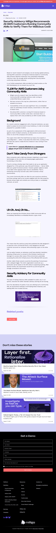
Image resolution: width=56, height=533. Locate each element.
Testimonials (24, 498)
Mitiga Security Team (10, 18)
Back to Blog (12, 319)
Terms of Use (35, 528)
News (22, 488)
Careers (38, 488)
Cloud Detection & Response (9, 489)
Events (23, 494)
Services (5, 509)
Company (5, 512)
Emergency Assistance (42, 485)
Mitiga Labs (23, 509)
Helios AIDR (8, 493)
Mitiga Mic (22, 512)
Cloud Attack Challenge (27, 504)
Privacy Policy (41, 528)
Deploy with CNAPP (10, 496)
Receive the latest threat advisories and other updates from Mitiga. (19, 466)
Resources (22, 482)
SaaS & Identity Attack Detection (11, 500)
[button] (53, 5)
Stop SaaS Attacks (26, 501)
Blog (22, 485)
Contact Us (39, 482)
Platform (5, 482)
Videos (23, 491)
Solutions (5, 485)
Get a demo (28, 470)
